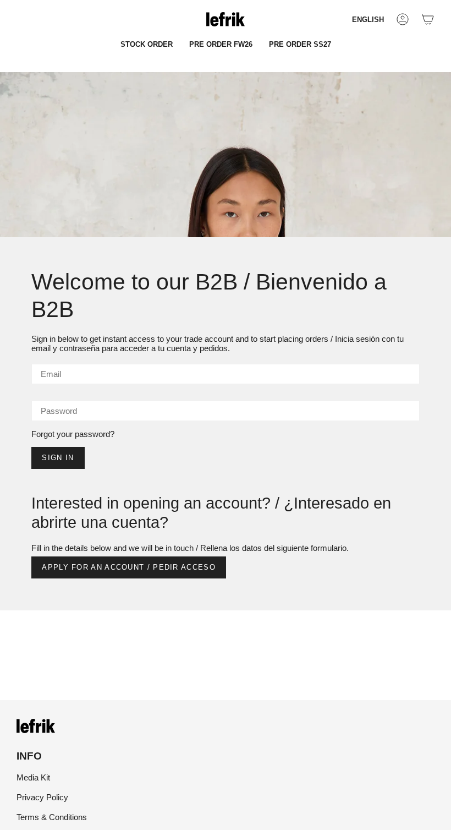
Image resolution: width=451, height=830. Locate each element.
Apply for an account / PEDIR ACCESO (129, 567)
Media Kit (33, 777)
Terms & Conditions (51, 817)
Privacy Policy (42, 797)
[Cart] (428, 19)
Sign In (58, 458)
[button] (146, 44)
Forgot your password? (72, 434)
